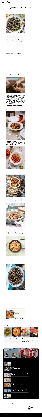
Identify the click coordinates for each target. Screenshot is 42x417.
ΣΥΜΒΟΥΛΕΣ (14, 337)
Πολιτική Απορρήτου (30, 407)
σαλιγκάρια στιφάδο (19, 318)
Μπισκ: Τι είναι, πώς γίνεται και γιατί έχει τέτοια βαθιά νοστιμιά (16, 339)
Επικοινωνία (29, 408)
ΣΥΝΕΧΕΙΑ (22, 316)
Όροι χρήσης (29, 406)
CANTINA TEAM (18, 10)
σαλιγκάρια (8, 44)
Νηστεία (12, 318)
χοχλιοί (22, 318)
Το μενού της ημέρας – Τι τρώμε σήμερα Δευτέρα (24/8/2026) (17, 384)
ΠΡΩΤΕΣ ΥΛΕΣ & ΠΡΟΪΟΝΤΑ (7, 337)
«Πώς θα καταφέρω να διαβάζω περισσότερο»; (15, 368)
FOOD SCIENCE (32, 337)
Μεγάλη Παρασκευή (8, 318)
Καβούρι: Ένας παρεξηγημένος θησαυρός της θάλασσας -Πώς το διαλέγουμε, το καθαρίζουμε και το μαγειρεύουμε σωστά (25, 340)
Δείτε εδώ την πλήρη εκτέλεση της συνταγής (11, 144)
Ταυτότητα (29, 409)
